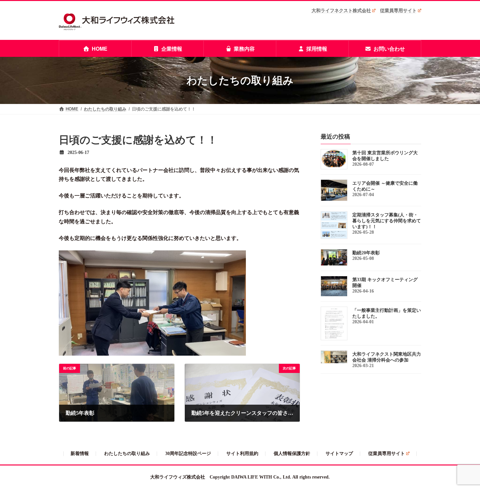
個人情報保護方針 (292, 453)
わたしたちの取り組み (127, 453)
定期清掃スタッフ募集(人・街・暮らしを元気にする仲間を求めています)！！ (386, 220)
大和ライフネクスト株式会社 (341, 10)
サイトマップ (339, 453)
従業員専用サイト (398, 10)
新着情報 (80, 453)
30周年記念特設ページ (188, 453)
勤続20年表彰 (366, 252)
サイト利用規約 (242, 453)
